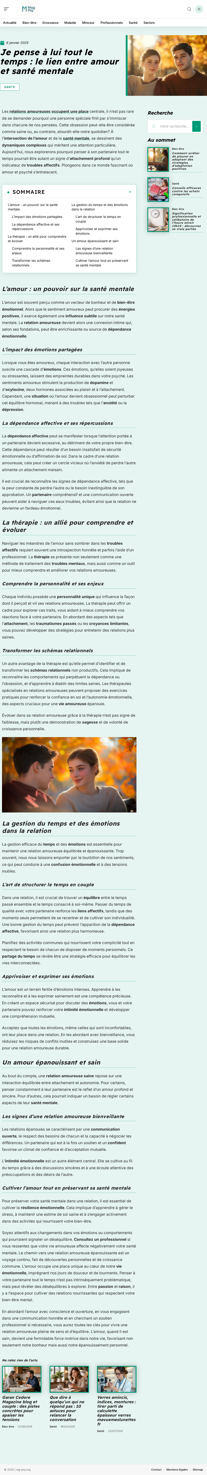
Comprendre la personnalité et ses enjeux (38, 250)
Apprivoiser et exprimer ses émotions (97, 231)
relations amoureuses (30, 111)
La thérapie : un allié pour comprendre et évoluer (37, 238)
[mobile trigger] (7, 9)
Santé (9, 87)
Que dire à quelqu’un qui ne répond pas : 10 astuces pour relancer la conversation (67, 1408)
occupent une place (70, 111)
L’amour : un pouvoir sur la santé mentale (33, 207)
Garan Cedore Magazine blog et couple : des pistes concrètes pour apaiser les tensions (20, 1408)
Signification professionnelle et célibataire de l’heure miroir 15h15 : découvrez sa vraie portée (186, 221)
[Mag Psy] (29, 9)
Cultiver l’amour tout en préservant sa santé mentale (102, 262)
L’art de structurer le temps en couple (98, 219)
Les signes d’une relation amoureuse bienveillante (94, 250)
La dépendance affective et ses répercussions (35, 226)
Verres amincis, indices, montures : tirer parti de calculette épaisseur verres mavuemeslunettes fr (116, 1410)
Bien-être (8, 1426)
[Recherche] (189, 9)
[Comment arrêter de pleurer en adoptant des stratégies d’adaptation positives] (158, 159)
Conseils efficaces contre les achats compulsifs (186, 191)
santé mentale (76, 138)
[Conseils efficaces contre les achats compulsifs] (158, 190)
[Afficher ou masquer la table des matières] (88, 192)
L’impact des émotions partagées (37, 217)
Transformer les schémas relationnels (31, 262)
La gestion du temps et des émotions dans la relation (100, 207)
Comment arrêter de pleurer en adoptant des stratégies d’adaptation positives (185, 161)
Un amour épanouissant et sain (95, 241)
